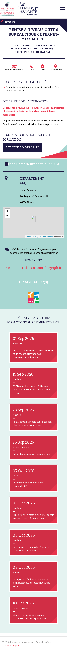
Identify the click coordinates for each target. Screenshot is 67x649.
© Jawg (35, 236)
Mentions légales (11, 645)
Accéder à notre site (22, 147)
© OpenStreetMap (47, 236)
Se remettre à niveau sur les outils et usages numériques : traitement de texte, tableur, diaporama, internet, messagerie (33, 111)
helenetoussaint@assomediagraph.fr (33, 268)
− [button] (7, 215)
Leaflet (28, 236)
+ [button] (7, 211)
